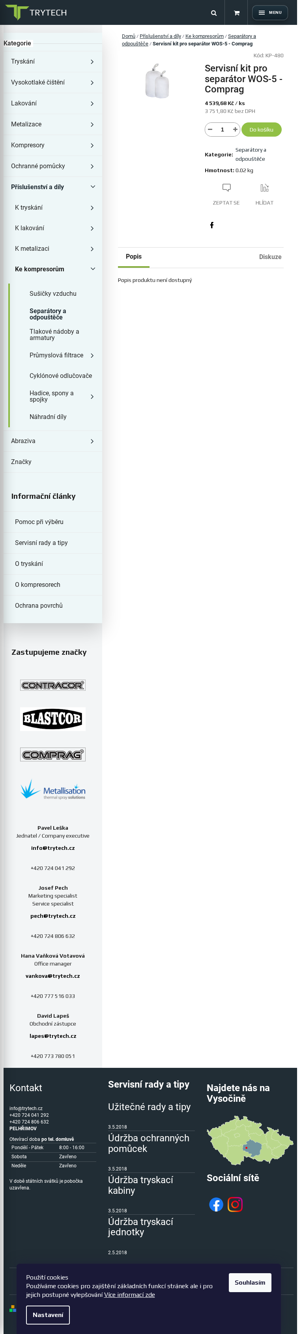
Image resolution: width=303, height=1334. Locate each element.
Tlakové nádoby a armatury (54, 335)
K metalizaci (32, 248)
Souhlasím (250, 1282)
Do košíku (261, 129)
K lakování (29, 228)
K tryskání (29, 207)
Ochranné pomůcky (38, 166)
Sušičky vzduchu (53, 293)
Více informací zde (129, 1294)
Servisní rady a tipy (41, 543)
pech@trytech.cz (53, 916)
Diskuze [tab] (270, 257)
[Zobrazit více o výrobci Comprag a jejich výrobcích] (52, 754)
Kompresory (28, 145)
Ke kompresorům (39, 269)
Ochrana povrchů (39, 605)
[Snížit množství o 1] (210, 129)
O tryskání (29, 563)
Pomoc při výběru (39, 522)
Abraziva (23, 441)
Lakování (24, 103)
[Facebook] (212, 225)
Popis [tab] (134, 256)
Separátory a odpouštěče (48, 314)
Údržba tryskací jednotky (140, 1227)
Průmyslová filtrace (56, 355)
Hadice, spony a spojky (52, 396)
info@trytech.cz (53, 848)
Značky (21, 462)
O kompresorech (37, 584)
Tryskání (23, 61)
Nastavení (48, 1315)
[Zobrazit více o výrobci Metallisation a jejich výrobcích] (52, 789)
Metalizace (26, 124)
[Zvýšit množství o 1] (235, 129)
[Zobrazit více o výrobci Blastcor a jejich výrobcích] (52, 719)
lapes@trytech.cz (53, 1036)
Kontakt (25, 1088)
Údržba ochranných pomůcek (148, 1143)
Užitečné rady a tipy (149, 1107)
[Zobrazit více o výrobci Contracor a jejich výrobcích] (52, 685)
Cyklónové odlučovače (61, 376)
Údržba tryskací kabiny (140, 1185)
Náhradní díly (48, 417)
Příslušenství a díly (37, 187)
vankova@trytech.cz (53, 976)
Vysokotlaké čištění (38, 82)
